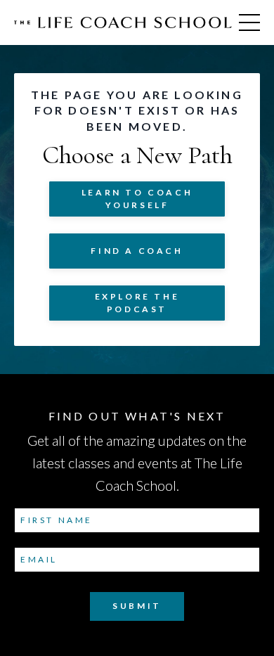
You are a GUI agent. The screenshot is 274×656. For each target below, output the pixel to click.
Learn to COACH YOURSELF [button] (137, 198)
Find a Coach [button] (137, 250)
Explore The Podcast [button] (137, 302)
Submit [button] (137, 605)
